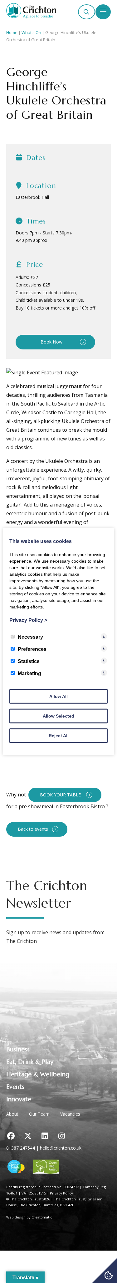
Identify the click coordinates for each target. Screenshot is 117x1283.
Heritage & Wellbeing (37, 1074)
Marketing (29, 673)
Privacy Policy (61, 1193)
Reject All (59, 735)
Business (18, 1049)
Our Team (39, 1114)
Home (11, 32)
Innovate (18, 1099)
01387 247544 (20, 1148)
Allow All (58, 696)
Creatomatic (42, 1217)
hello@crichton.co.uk (60, 1148)
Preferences (32, 649)
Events (15, 1087)
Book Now (51, 342)
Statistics (29, 661)
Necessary (30, 637)
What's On (31, 32)
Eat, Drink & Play (29, 1062)
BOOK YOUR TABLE (61, 795)
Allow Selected (58, 716)
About (12, 1114)
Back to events (33, 829)
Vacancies (70, 1114)
